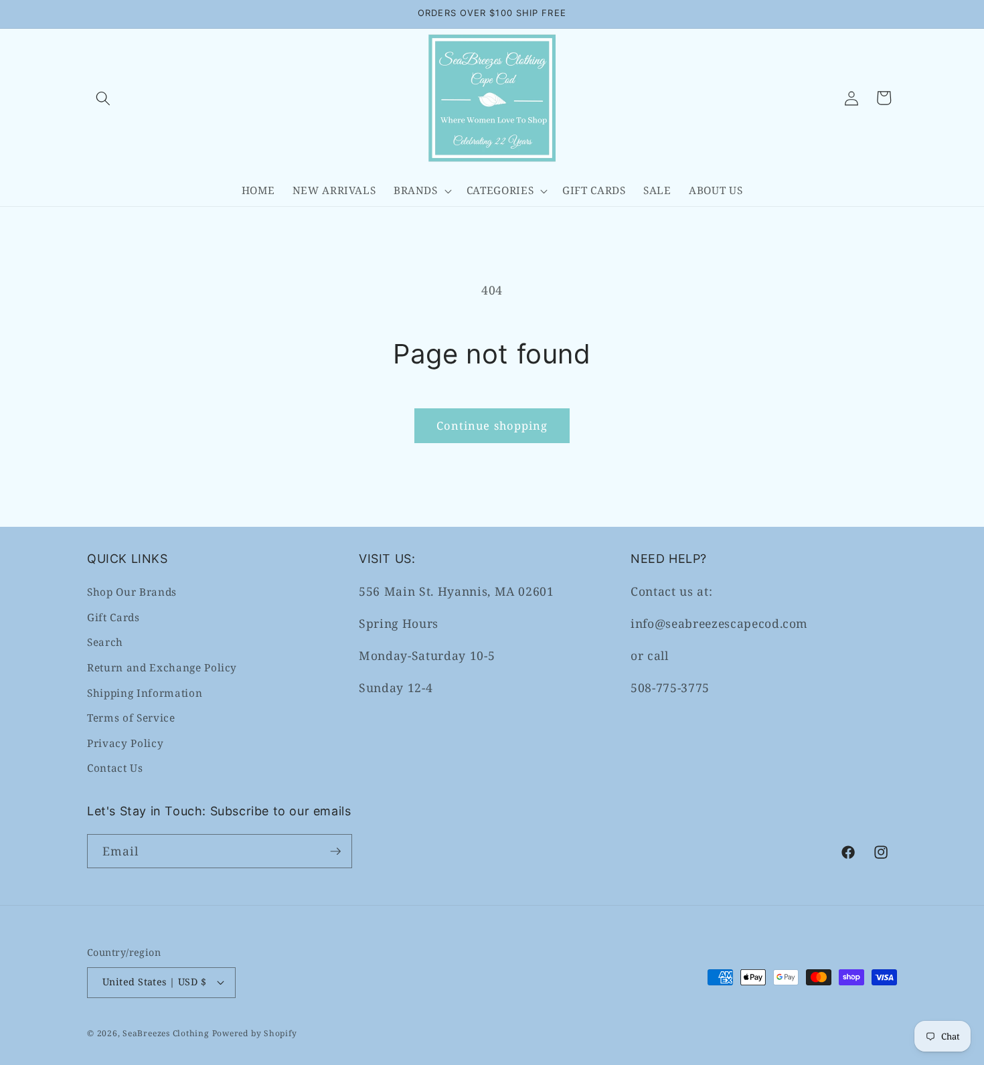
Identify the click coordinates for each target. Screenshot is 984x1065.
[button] (103, 98)
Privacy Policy (125, 743)
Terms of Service (131, 718)
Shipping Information (144, 693)
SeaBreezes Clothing (166, 1033)
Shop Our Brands (132, 592)
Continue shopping (492, 425)
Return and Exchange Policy (162, 668)
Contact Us (115, 768)
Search (105, 642)
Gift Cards (113, 617)
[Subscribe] (335, 851)
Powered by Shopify (254, 1033)
